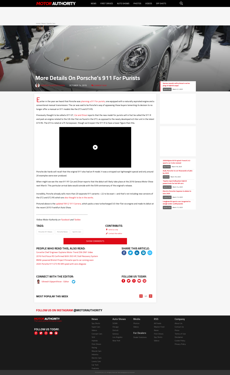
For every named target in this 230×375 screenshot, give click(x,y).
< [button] (141, 296)
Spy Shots (161, 3)
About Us (178, 323)
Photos (137, 3)
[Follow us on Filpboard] (144, 281)
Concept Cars (97, 334)
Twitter (77, 220)
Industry (166, 176)
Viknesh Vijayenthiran (52, 85)
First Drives (106, 3)
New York (116, 340)
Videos (148, 3)
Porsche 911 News (45, 231)
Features (95, 368)
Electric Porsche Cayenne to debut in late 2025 (177, 192)
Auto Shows (123, 3)
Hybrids (95, 340)
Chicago (115, 327)
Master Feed (159, 327)
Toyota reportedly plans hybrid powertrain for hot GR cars (175, 182)
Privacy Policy (180, 344)
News (93, 3)
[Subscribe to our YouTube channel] (139, 281)
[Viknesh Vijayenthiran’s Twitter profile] (71, 281)
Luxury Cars (167, 197)
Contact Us (179, 327)
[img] (124, 252)
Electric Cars (96, 358)
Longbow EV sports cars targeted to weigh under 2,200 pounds (176, 202)
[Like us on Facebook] (123, 281)
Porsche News (62, 231)
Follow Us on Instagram (69, 310)
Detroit (115, 330)
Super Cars (96, 327)
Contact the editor (115, 233)
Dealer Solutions (140, 337)
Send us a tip (113, 229)
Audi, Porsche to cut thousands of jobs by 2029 (177, 172)
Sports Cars (51, 23)
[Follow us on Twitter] (128, 281)
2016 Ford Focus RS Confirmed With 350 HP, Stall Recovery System (67, 256)
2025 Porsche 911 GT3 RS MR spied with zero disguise (61, 264)
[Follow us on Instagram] (134, 281)
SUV (93, 337)
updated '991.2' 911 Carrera (68, 204)
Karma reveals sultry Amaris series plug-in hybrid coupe (176, 84)
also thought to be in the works (78, 197)
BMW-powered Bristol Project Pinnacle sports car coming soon (65, 260)
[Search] (187, 3)
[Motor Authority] (56, 3)
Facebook (65, 220)
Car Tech (95, 365)
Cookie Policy (180, 340)
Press (177, 330)
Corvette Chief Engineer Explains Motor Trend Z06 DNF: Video (64, 252)
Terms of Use (180, 334)
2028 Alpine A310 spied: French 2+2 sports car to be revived (176, 161)
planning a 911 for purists (93, 101)
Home (38, 23)
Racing (94, 347)
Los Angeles (117, 337)
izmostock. (132, 372)
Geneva (115, 334)
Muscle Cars (96, 351)
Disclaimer (179, 337)
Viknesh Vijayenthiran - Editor (55, 281)
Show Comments (95, 241)
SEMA (115, 323)
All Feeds (157, 323)
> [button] (150, 296)
